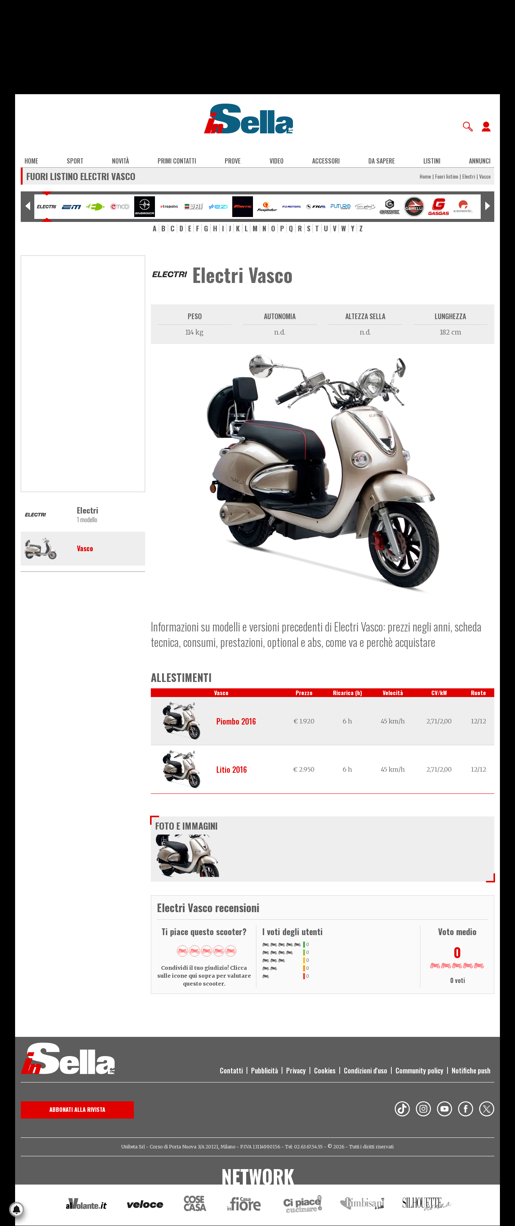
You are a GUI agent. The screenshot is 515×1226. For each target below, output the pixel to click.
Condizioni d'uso (365, 1070)
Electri (468, 176)
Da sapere (381, 160)
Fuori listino (446, 176)
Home (31, 160)
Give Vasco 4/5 (218, 951)
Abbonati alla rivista (77, 1109)
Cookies (325, 1070)
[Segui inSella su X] (486, 1110)
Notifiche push (471, 1070)
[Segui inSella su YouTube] (444, 1110)
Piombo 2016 (236, 721)
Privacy (296, 1070)
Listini (431, 160)
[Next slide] (487, 206)
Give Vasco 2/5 (194, 951)
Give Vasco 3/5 (206, 951)
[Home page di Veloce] (145, 1205)
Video (277, 160)
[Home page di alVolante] (86, 1205)
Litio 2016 (231, 769)
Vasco (85, 548)
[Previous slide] (27, 206)
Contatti (231, 1070)
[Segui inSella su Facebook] (465, 1110)
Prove (233, 160)
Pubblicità (264, 1070)
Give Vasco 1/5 (182, 951)
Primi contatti (177, 160)
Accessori (326, 160)
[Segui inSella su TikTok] (402, 1110)
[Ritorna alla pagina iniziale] (68, 1059)
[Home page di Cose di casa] (194, 1205)
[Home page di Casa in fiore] (245, 1205)
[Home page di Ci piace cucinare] (303, 1205)
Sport (75, 160)
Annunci (479, 160)
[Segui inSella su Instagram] (423, 1110)
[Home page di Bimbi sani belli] (362, 1205)
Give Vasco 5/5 (230, 951)
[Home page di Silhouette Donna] (427, 1205)
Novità (120, 160)
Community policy (419, 1070)
